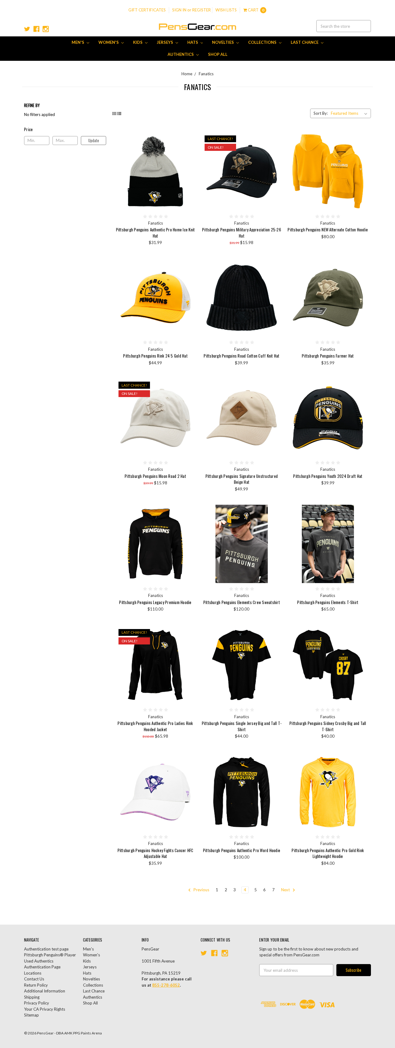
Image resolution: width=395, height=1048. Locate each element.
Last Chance (305, 42)
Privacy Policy (36, 1002)
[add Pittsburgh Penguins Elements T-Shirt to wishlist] (361, 530)
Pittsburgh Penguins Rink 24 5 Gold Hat (155, 356)
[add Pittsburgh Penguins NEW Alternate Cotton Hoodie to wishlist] (361, 158)
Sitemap (31, 1015)
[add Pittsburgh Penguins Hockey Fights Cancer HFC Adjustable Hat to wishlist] (188, 778)
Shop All (217, 54)
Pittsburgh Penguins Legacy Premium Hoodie (155, 602)
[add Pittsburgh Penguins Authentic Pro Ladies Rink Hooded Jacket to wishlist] (188, 651)
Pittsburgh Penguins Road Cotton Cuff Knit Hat (241, 356)
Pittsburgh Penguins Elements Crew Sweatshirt (241, 602)
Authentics (181, 54)
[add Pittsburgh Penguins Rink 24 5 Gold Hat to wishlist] (188, 284)
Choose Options (328, 171)
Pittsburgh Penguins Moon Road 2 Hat (155, 476)
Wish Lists (226, 9)
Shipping (32, 997)
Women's (109, 42)
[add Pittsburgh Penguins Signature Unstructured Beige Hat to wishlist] (275, 404)
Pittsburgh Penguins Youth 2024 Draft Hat (327, 476)
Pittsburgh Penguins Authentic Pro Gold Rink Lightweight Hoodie (328, 853)
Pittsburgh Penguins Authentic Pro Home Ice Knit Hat (155, 232)
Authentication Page (42, 966)
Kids (138, 42)
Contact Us (34, 978)
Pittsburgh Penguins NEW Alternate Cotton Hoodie (328, 229)
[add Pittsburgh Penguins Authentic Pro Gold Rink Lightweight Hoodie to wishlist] (361, 778)
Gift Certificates (147, 9)
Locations (32, 973)
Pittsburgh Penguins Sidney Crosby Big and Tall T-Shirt (327, 726)
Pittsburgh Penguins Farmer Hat (328, 356)
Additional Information (44, 990)
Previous (201, 889)
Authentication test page (46, 949)
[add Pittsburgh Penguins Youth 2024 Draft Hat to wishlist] (361, 404)
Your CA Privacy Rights (44, 1009)
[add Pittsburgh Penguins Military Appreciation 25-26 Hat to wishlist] (275, 158)
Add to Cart (155, 171)
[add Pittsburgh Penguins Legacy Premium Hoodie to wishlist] (188, 530)
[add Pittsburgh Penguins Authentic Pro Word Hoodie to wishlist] (275, 778)
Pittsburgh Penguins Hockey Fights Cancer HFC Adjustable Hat (155, 853)
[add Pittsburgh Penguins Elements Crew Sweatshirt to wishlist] (275, 530)
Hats (193, 42)
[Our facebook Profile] (36, 29)
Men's (78, 42)
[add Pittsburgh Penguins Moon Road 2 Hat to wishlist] (188, 404)
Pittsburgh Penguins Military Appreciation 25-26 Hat (241, 232)
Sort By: (321, 113)
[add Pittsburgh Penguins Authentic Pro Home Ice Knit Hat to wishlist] (188, 158)
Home (186, 73)
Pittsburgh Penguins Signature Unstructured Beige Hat (242, 479)
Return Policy (36, 985)
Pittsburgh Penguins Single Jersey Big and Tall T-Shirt (241, 726)
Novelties (223, 42)
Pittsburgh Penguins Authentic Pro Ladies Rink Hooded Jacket (155, 726)
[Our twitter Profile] (27, 29)
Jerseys (165, 42)
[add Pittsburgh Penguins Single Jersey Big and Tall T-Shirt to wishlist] (275, 651)
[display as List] (119, 113)
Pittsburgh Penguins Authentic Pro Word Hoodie (241, 850)
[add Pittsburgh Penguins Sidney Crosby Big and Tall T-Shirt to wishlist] (361, 651)
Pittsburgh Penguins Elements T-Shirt (327, 602)
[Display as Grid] (114, 113)
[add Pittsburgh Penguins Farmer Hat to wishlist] (361, 284)
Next (286, 889)
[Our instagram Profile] (46, 29)
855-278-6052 (166, 985)
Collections (262, 42)
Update (93, 140)
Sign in (179, 9)
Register (201, 9)
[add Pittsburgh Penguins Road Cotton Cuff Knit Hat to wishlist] (275, 284)
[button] (65, 129)
